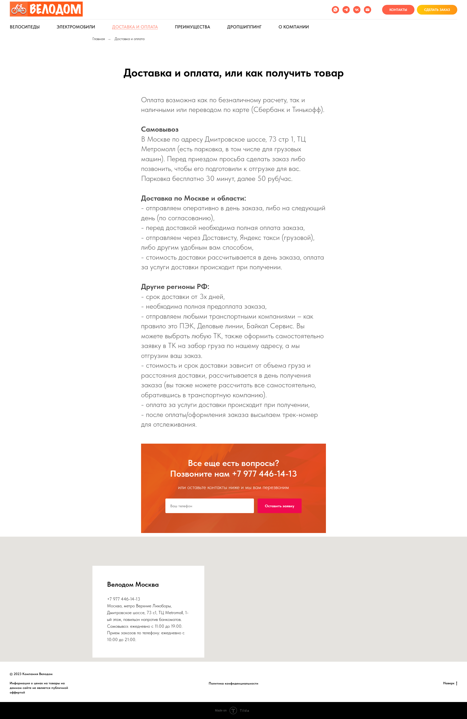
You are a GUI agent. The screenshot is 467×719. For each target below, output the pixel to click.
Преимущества (192, 26)
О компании (293, 26)
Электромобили (76, 26)
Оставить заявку (279, 506)
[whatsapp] (335, 9)
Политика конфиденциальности (233, 683)
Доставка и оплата (135, 26)
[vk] (356, 9)
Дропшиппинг (244, 26)
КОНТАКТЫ (398, 10)
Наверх (448, 683)
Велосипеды (25, 26)
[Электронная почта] (367, 9)
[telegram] (346, 9)
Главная (98, 38)
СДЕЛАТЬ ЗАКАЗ (437, 10)
